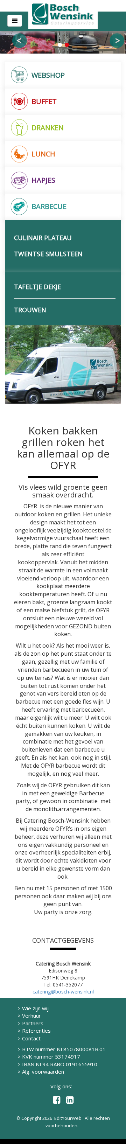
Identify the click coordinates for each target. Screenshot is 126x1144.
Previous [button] (19, 40)
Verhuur (31, 1015)
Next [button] (117, 40)
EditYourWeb (68, 1118)
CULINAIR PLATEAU (43, 237)
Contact (31, 1038)
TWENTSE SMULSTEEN (48, 254)
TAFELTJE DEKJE (37, 286)
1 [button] (59, 45)
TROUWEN (30, 310)
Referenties (36, 1030)
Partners (32, 1023)
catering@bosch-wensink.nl (63, 991)
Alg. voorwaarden (43, 1071)
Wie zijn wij (35, 1008)
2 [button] (66, 45)
